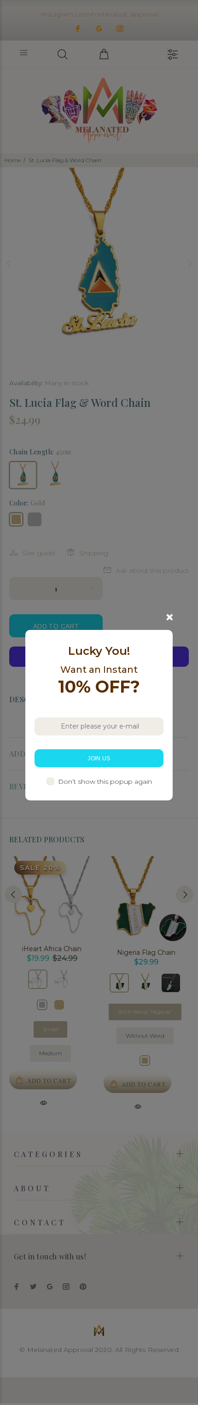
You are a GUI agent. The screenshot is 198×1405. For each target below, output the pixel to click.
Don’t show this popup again (105, 781)
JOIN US (99, 758)
